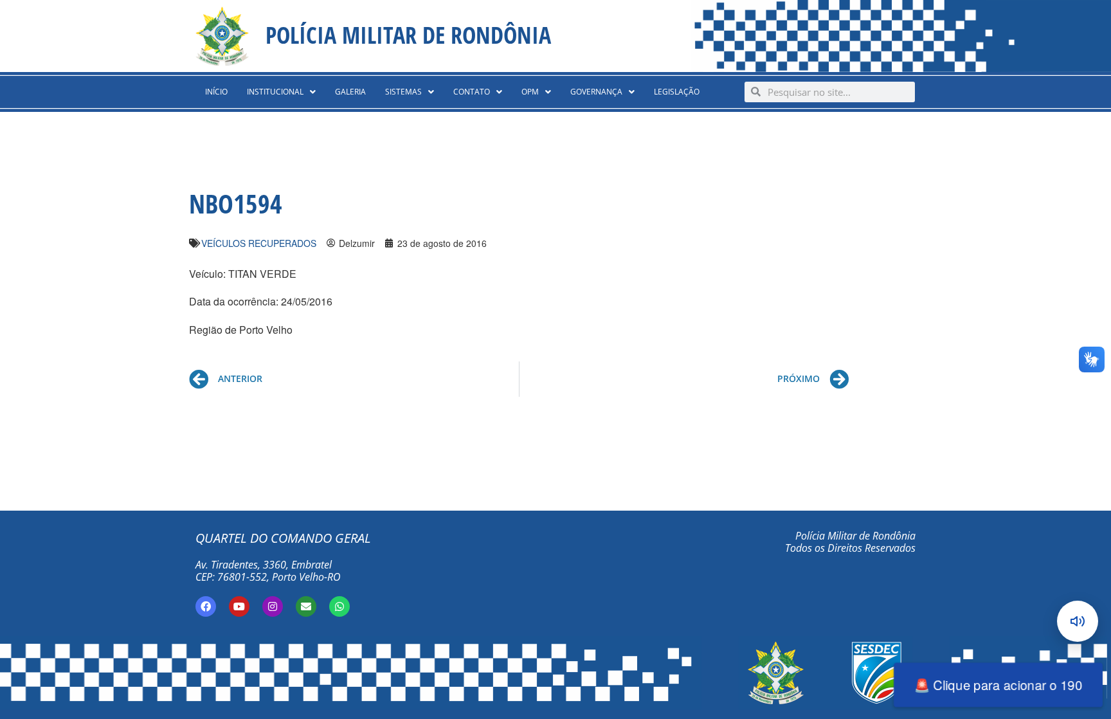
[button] (281, 91)
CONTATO (471, 91)
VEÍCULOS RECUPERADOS (258, 243)
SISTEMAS (403, 91)
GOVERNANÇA (596, 91)
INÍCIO (216, 91)
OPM (530, 91)
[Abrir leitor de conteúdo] (1077, 621)
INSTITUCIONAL (275, 91)
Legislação (677, 91)
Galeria (350, 91)
